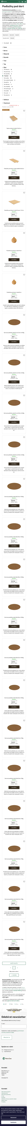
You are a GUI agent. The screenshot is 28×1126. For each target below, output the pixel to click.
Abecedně (12, 38)
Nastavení (13, 1117)
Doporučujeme (5, 34)
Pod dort (7, 75)
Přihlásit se (7, 1037)
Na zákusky (7, 84)
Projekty (3, 1101)
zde (2, 1113)
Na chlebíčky (8, 86)
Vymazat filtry (13, 105)
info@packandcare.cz (9, 1049)
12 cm (23, 987)
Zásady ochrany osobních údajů (8, 1098)
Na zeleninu (8, 95)
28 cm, (16, 989)
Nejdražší (17, 34)
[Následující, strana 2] (14, 967)
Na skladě (7, 43)
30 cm (20, 989)
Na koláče (7, 90)
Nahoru (15, 975)
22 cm (10, 989)
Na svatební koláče (9, 80)
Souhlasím (13, 1122)
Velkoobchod (4, 1093)
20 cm (6, 989)
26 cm (13, 989)
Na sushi (7, 93)
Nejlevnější (12, 34)
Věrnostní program (5, 1091)
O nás (2, 1096)
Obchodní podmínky (6, 1094)
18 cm (3, 989)
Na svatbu (7, 78)
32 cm (24, 989)
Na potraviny (8, 71)
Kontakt (3, 1097)
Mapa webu (4, 1100)
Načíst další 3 (14, 963)
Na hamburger (8, 88)
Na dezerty (8, 69)
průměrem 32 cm (14, 25)
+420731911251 (7, 1051)
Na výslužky (8, 73)
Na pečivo (7, 82)
